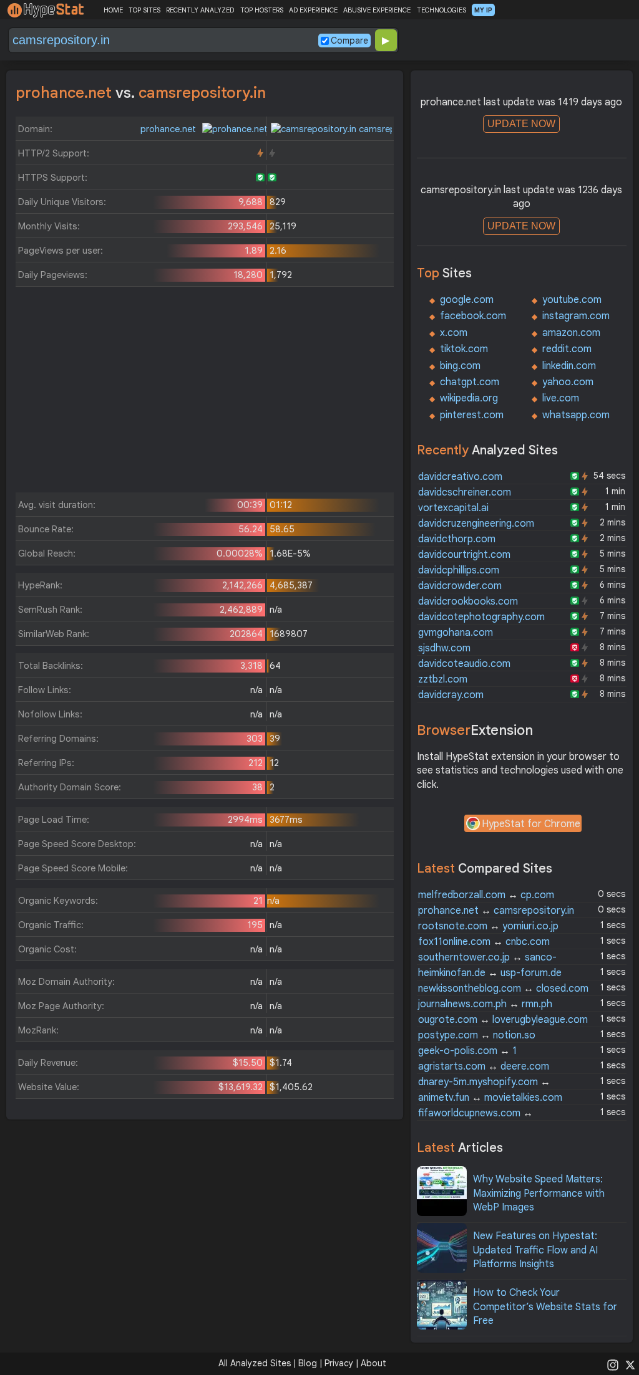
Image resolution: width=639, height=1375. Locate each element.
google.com (467, 300)
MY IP (483, 10)
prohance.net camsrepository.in (496, 910)
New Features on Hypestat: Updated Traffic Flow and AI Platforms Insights (535, 1250)
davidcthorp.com (456, 539)
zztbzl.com (442, 679)
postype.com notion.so (476, 1035)
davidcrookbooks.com (468, 601)
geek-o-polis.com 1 (467, 1051)
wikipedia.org (469, 398)
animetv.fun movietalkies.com (490, 1097)
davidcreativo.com (460, 477)
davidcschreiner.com (464, 492)
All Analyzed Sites (254, 1363)
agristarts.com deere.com (483, 1066)
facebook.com (473, 316)
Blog (307, 1363)
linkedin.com (569, 366)
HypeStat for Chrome (531, 824)
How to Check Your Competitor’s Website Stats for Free (545, 1306)
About (373, 1363)
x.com (453, 333)
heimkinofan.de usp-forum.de (490, 973)
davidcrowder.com (460, 586)
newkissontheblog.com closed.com (503, 988)
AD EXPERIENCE (313, 10)
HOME (113, 10)
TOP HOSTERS (261, 10)
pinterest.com (472, 415)
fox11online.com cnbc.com (484, 942)
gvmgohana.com (455, 632)
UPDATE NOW (521, 123)
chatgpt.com (469, 382)
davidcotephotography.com (481, 617)
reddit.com (567, 349)
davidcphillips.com (458, 570)
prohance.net (169, 129)
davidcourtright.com (464, 555)
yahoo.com (567, 382)
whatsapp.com (576, 415)
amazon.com (571, 333)
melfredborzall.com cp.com (486, 895)
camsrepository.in (395, 129)
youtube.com (572, 300)
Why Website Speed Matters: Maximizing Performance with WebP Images (539, 1193)
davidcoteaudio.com (464, 664)
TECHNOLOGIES (441, 10)
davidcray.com (451, 695)
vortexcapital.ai (453, 508)
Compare (349, 40)
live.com (560, 398)
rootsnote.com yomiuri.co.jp (488, 926)
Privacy (338, 1363)
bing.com (460, 366)
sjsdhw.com (444, 648)
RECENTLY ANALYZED (200, 10)
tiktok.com (464, 349)
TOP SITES (144, 10)
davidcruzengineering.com (476, 523)
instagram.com (576, 316)
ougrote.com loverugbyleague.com (503, 1019)
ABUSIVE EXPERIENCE (377, 10)
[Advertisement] (205, 392)
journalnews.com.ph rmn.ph (485, 1004)
